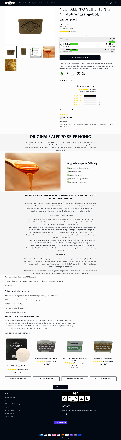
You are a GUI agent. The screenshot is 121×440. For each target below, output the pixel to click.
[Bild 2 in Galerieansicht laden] (23, 52)
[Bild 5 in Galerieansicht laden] (11, 65)
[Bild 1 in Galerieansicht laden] (11, 52)
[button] (107, 3)
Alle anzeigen (60, 387)
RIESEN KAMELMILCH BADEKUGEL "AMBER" (17, 366)
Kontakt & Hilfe (9, 416)
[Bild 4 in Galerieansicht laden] (49, 52)
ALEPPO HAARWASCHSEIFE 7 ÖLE (103, 359)
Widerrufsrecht (9, 413)
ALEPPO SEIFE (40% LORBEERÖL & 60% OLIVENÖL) (74, 359)
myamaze (57, 438)
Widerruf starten (10, 397)
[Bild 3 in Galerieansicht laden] (36, 52)
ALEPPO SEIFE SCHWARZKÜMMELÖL (46, 359)
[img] (64, 114)
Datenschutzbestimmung (12, 404)
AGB (6, 400)
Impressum (8, 407)
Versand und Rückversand (12, 410)
